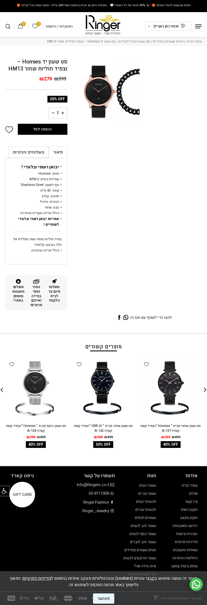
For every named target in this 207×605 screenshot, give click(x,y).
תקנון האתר (189, 509)
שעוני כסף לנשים (143, 534)
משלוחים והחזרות (28, 152)
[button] (9, 130)
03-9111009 (99, 493)
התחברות (66, 26)
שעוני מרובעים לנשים (139, 558)
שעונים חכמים (145, 518)
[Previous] (205, 390)
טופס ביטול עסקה (184, 566)
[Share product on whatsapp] (125, 318)
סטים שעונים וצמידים (168, 41)
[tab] (58, 152)
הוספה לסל (42, 129)
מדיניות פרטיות (186, 542)
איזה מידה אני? (145, 566)
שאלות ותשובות (185, 550)
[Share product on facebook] (119, 318)
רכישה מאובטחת (185, 526)
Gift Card (22, 495)
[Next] (2, 390)
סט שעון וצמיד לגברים (134, 41)
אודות (193, 493)
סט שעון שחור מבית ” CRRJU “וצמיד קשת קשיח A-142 (103, 428)
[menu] (198, 26)
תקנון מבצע (189, 518)
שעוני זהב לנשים (143, 526)
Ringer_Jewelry (95, 511)
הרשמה (51, 26)
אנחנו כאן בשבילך (166, 26)
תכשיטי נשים (146, 501)
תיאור (58, 152)
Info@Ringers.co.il (93, 485)
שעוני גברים (147, 493)
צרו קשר (191, 501)
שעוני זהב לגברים (143, 542)
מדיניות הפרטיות (36, 578)
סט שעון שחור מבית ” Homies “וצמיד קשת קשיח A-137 (170, 428)
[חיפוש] (7, 26)
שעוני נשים (147, 485)
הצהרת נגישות (187, 534)
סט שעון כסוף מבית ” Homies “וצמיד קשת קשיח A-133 (36, 428)
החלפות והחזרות (185, 558)
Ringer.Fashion (96, 502)
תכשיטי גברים (145, 509)
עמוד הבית (194, 41)
